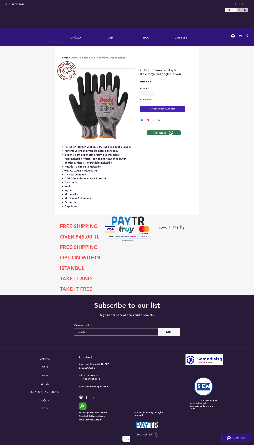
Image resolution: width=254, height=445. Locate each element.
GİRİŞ (45, 367)
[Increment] (151, 93)
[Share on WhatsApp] (153, 120)
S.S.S (45, 408)
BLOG (44, 375)
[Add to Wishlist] (189, 109)
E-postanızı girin (82, 325)
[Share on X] (159, 120)
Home (65, 57)
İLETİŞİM (45, 384)
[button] (248, 35)
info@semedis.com (96, 416)
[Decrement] (142, 93)
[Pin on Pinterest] (147, 120)
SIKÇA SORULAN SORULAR (44, 392)
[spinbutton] (147, 93)
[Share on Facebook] (142, 120)
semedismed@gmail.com (96, 386)
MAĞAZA (45, 359)
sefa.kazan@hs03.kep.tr (90, 419)
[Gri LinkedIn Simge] (243, 3)
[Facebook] (239, 3)
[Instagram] (235, 3)
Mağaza (45, 400)
